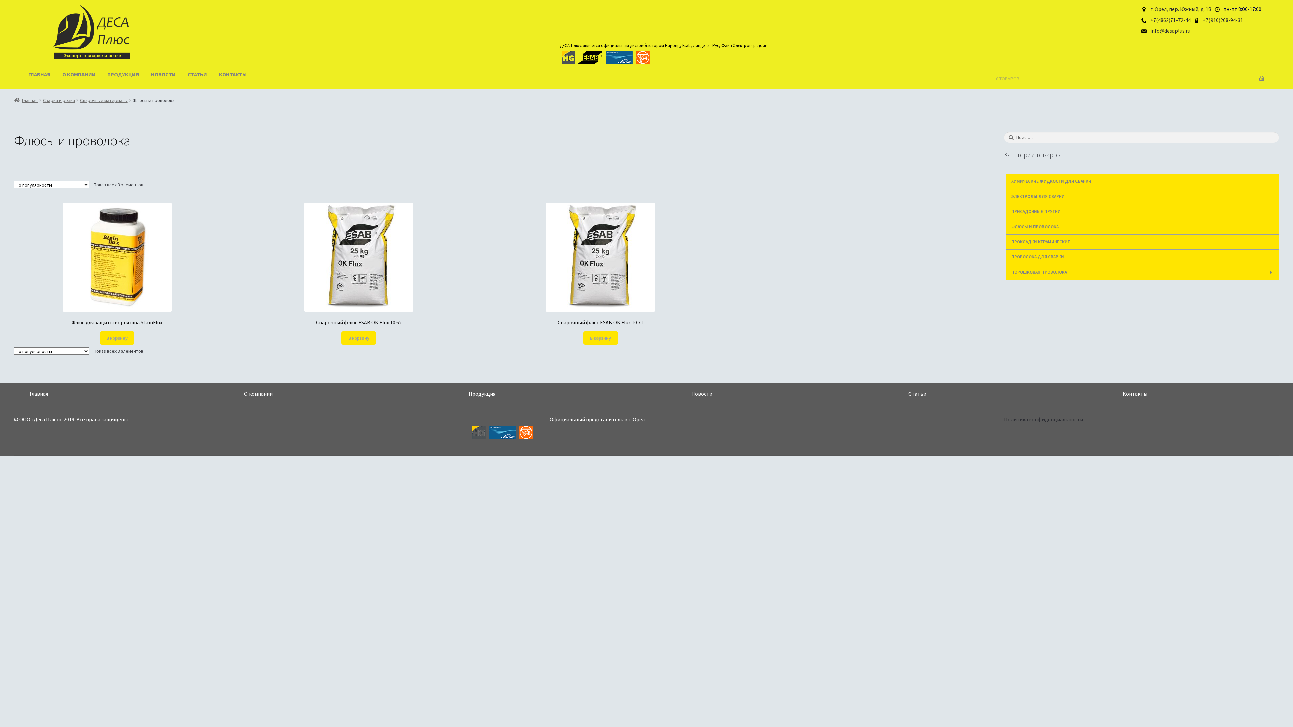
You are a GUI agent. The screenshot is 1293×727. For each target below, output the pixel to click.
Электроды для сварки (1038, 196)
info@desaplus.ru (1170, 30)
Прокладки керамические (1040, 242)
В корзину (117, 338)
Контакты (233, 74)
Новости (163, 74)
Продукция (123, 74)
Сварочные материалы (104, 100)
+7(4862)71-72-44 (1170, 19)
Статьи (197, 74)
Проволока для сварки (1037, 257)
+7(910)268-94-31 (1223, 19)
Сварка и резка (59, 100)
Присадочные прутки (1036, 211)
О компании (79, 74)
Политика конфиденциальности (1043, 419)
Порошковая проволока (1039, 272)
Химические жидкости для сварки (1051, 181)
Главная (39, 74)
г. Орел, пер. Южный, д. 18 (1180, 9)
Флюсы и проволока (1035, 227)
